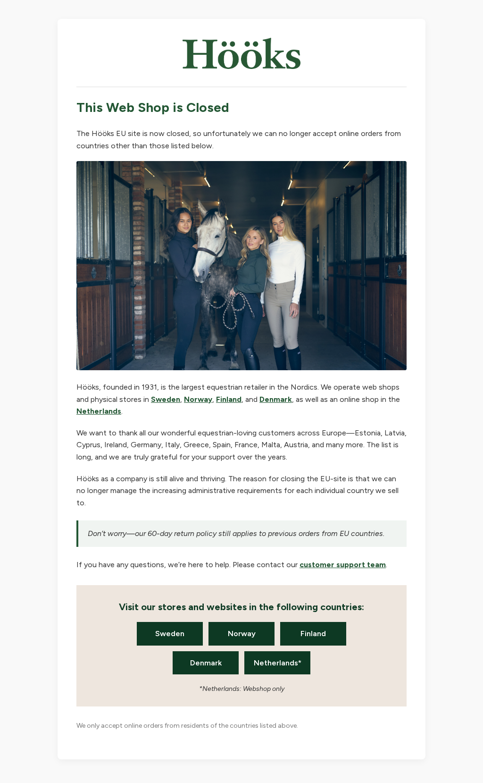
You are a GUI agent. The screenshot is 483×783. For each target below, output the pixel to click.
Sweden (165, 399)
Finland (229, 399)
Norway (198, 399)
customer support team (343, 564)
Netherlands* (277, 662)
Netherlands (98, 411)
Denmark (275, 399)
